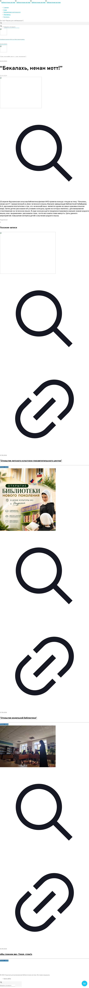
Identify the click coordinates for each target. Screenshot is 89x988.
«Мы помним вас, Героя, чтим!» (16, 954)
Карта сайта (7, 979)
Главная (6, 8)
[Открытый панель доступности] (84, 983)
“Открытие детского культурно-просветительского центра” (31, 461)
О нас (5, 10)
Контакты (6, 17)
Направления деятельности (11, 12)
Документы (7, 15)
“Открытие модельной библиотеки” (18, 718)
